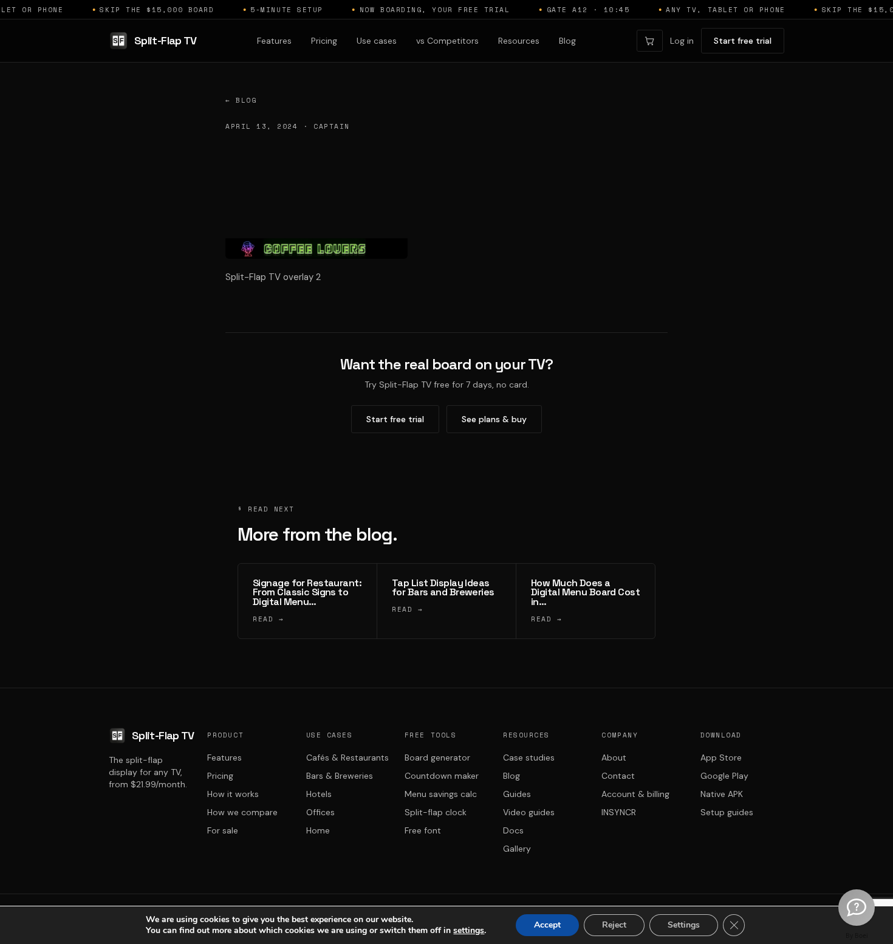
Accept (547, 925)
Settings (684, 925)
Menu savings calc (441, 793)
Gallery (517, 848)
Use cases (377, 40)
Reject (614, 925)
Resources (518, 40)
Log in (682, 40)
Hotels (319, 793)
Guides (517, 793)
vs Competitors (447, 40)
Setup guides (726, 812)
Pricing (324, 40)
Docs (513, 830)
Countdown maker (442, 775)
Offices (320, 812)
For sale (222, 830)
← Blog (240, 100)
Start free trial (743, 40)
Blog (567, 40)
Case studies (529, 757)
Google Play (724, 775)
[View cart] (650, 41)
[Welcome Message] (856, 907)
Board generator (437, 757)
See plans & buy (494, 419)
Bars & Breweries (339, 775)
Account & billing (635, 793)
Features (274, 40)
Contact (618, 775)
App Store (721, 757)
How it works (233, 793)
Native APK (721, 793)
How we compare (242, 812)
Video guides (529, 812)
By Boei (857, 935)
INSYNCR (618, 812)
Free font (423, 830)
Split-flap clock (436, 812)
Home (318, 830)
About (613, 757)
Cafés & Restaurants (347, 757)
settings (468, 930)
